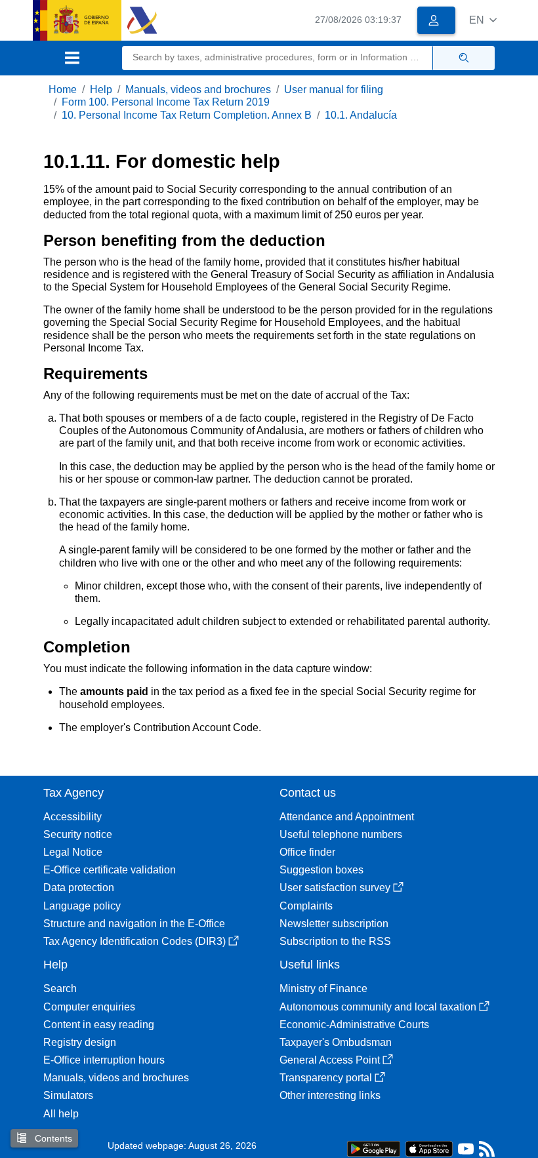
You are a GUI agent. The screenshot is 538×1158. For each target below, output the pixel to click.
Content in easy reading (98, 1024)
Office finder (307, 852)
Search (60, 988)
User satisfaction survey (334, 887)
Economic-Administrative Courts (354, 1024)
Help (101, 89)
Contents (52, 1138)
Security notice (77, 834)
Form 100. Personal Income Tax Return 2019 (166, 102)
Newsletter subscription (333, 923)
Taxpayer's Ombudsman (335, 1042)
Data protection (78, 887)
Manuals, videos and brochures (198, 89)
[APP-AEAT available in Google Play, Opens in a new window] (373, 1147)
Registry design (79, 1042)
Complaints (306, 905)
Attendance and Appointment (346, 816)
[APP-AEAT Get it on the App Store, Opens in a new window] (429, 1147)
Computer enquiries (89, 1006)
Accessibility (72, 816)
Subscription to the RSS (335, 941)
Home (63, 89)
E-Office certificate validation (109, 869)
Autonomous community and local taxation (377, 1006)
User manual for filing (333, 89)
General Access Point (329, 1060)
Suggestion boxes (321, 869)
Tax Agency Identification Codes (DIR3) (134, 941)
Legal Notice (72, 852)
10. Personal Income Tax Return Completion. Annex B (187, 115)
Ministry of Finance (323, 988)
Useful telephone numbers (340, 834)
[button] (483, 20)
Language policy (82, 905)
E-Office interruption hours (104, 1060)
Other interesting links (330, 1095)
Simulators (68, 1095)
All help (61, 1113)
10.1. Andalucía (361, 115)
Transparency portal (325, 1077)
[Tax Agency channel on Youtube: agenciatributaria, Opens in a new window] (466, 1151)
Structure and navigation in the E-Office (134, 923)
